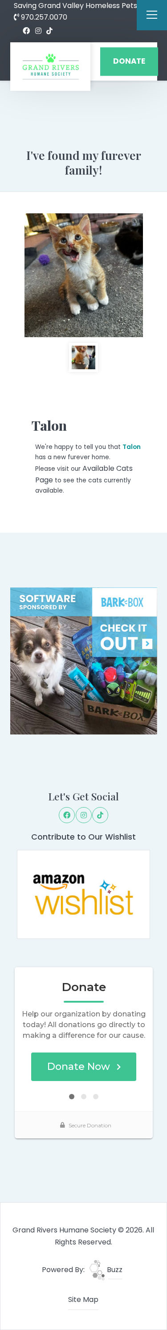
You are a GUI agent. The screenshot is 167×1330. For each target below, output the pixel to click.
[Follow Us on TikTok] (49, 31)
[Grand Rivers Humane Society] (50, 66)
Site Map (83, 1299)
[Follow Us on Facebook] (26, 31)
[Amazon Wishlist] (84, 894)
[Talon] (83, 275)
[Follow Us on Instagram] (38, 31)
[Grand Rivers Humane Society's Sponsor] (83, 660)
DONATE (129, 61)
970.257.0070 (43, 17)
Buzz (113, 1270)
